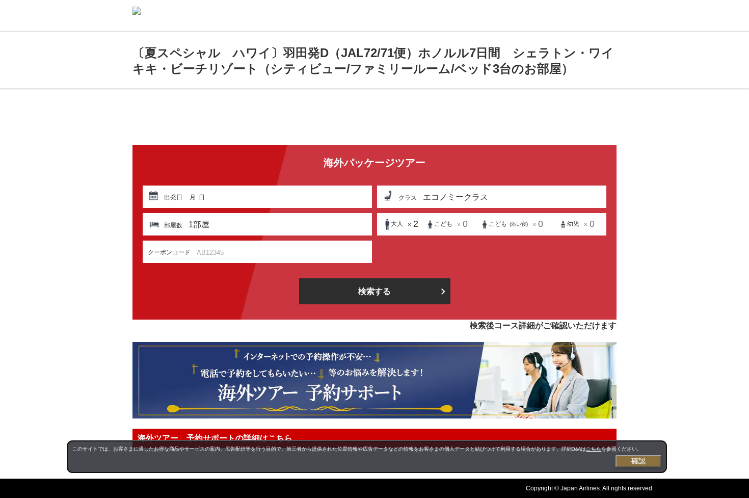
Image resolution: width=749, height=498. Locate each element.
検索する (374, 291)
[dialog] (366, 457)
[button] (257, 197)
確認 (638, 461)
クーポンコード (169, 252)
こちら (593, 449)
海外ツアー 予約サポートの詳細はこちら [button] (215, 438)
